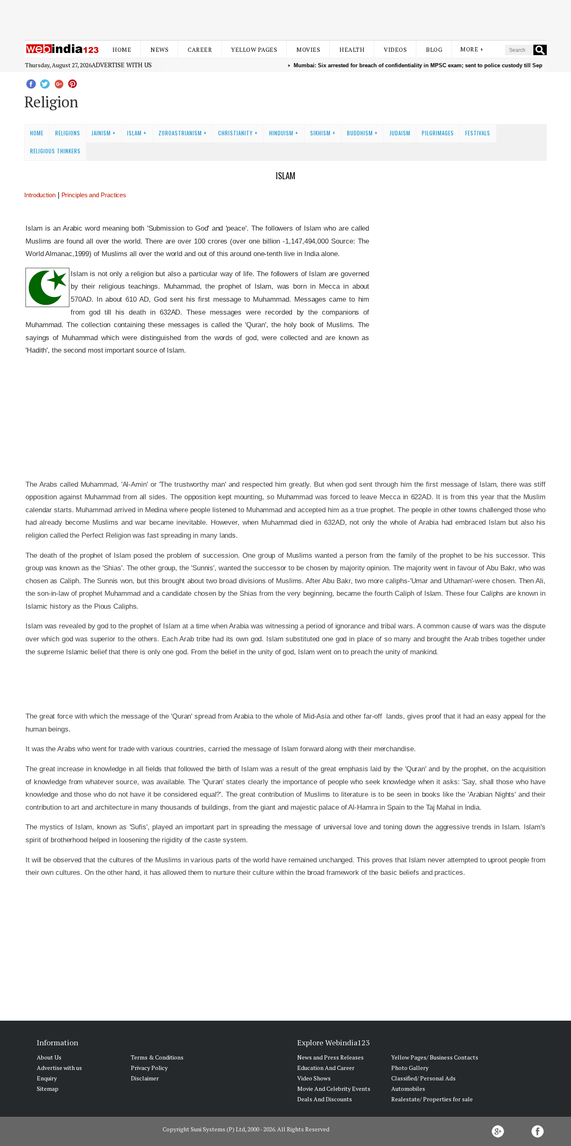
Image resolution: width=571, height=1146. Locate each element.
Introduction (40, 194)
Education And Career (325, 1068)
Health (352, 49)
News (159, 49)
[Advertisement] (285, 20)
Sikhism (320, 133)
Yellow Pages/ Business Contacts (434, 1057)
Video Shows (314, 1078)
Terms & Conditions (157, 1057)
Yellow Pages (254, 49)
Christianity (235, 133)
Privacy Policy (149, 1068)
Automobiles (408, 1089)
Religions (67, 133)
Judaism (400, 133)
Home (121, 49)
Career (200, 49)
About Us (49, 1057)
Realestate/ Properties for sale (432, 1099)
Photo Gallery (409, 1068)
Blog (434, 49)
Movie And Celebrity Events (333, 1089)
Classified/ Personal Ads (423, 1078)
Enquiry (47, 1078)
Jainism (101, 133)
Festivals (477, 133)
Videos (395, 49)
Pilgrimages (438, 133)
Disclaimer (145, 1078)
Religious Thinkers (55, 151)
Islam (134, 133)
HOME (36, 133)
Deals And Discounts (324, 1099)
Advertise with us (122, 65)
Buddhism (360, 133)
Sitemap (48, 1089)
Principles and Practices (94, 194)
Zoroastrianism (180, 133)
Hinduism (281, 133)
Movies (308, 49)
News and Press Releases (330, 1057)
